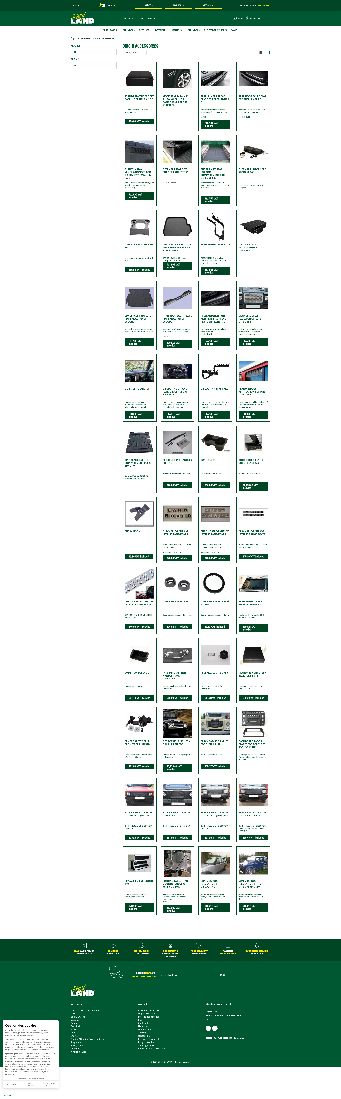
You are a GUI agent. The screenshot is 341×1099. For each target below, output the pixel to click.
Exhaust (75, 1023)
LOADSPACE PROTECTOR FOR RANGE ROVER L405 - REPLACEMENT (177, 247)
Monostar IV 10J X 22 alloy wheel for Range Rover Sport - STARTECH (176, 100)
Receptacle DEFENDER (214, 672)
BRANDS (149, 5)
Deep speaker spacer (176, 601)
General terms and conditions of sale (223, 1015)
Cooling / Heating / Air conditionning (89, 1039)
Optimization (144, 1029)
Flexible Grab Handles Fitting (177, 461)
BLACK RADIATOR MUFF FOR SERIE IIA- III (214, 743)
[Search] (215, 18)
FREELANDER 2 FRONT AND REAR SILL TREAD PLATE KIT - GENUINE (213, 318)
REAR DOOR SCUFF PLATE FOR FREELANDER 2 (253, 98)
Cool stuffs (143, 1023)
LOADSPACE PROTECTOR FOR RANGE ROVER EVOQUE (139, 318)
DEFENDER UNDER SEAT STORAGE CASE (252, 171)
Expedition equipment (149, 1010)
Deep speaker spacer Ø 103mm (215, 603)
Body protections (147, 1042)
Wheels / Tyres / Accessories (152, 1048)
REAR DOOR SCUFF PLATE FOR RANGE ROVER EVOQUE (177, 318)
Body (140, 1019)
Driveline (75, 1048)
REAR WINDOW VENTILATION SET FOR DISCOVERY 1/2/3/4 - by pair (138, 173)
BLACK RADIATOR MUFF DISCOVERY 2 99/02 (252, 814)
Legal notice (211, 1012)
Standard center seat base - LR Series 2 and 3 (139, 98)
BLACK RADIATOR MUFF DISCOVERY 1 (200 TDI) (138, 814)
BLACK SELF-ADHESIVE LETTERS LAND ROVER (175, 533)
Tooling (142, 1032)
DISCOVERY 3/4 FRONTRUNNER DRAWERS (248, 247)
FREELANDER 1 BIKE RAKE (215, 244)
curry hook (132, 531)
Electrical (75, 1026)
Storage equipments (148, 1016)
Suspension (76, 1042)
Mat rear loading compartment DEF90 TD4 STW (138, 463)
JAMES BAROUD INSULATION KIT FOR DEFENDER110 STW (251, 883)
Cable (73, 1013)
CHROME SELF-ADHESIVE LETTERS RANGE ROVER (139, 603)
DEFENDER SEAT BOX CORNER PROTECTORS (175, 171)
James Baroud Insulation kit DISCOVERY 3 (210, 883)
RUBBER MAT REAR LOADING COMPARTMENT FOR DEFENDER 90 (213, 173)
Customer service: (255, 5)
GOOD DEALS (178, 5)
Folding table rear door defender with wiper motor (176, 883)
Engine (74, 1035)
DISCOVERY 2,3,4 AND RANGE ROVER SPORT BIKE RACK (175, 391)
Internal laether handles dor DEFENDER (174, 675)
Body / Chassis (78, 1016)
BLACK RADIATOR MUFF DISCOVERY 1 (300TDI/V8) (215, 814)
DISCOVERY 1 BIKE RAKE (214, 388)
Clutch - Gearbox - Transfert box (87, 1010)
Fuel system (77, 1045)
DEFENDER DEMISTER (137, 388)
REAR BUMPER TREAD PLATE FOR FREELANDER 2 (215, 99)
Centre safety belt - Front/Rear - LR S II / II (138, 743)
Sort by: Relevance (133, 52)
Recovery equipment (148, 1039)
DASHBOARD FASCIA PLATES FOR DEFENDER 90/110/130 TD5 (252, 744)
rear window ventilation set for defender (252, 391)
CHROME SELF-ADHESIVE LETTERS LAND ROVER (215, 533)
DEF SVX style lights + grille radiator (176, 743)
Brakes (74, 1029)
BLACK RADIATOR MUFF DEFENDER (176, 814)
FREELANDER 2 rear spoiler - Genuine (250, 603)
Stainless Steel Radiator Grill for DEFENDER (251, 318)
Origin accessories (147, 1013)
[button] (261, 53)
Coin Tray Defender (137, 672)
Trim (73, 1032)
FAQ (207, 1019)
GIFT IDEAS (208, 5)
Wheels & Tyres (78, 1051)
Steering (75, 1019)
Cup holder (208, 460)
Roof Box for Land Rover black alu (251, 461)
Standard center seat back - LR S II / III (253, 674)
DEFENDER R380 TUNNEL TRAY (139, 246)
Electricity (143, 1026)
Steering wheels (146, 1045)
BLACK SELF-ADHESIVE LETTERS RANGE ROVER (252, 533)
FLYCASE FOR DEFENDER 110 (139, 882)
